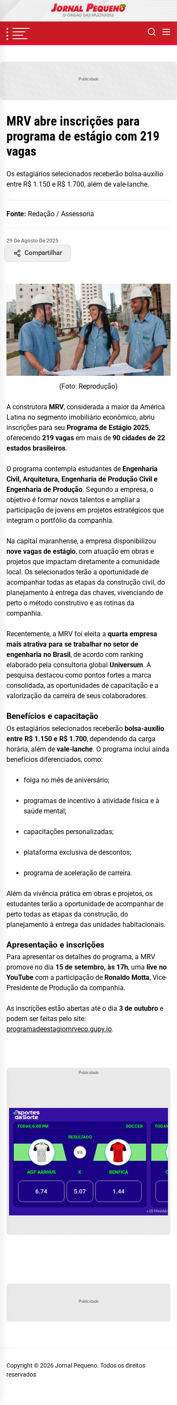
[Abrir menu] (166, 32)
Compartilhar (43, 253)
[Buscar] (152, 32)
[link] (88, 10)
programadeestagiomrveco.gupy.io (59, 1029)
